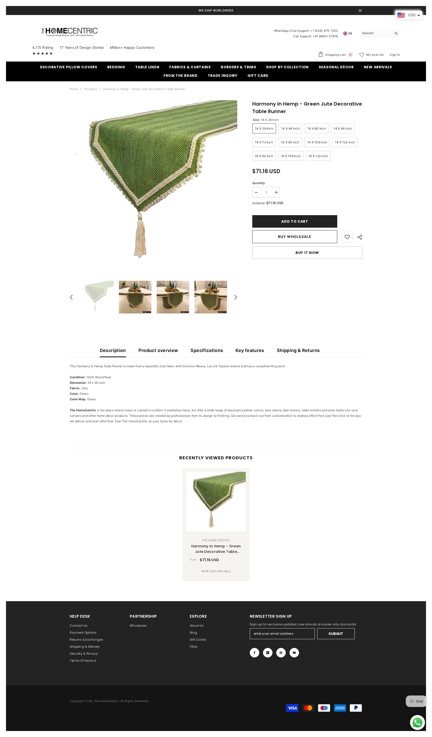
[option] (154, 184)
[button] (71, 297)
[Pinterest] (281, 652)
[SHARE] (358, 237)
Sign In (395, 55)
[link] (347, 237)
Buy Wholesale (295, 236)
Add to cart (296, 221)
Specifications (206, 350)
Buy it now (307, 252)
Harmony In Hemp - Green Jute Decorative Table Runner (216, 549)
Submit (336, 633)
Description (113, 350)
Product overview (158, 350)
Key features (250, 350)
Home (74, 89)
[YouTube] (294, 652)
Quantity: (259, 183)
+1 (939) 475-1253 (324, 31)
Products (90, 89)
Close (360, 11)
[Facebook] (254, 652)
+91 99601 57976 (325, 36)
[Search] (380, 33)
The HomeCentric (216, 540)
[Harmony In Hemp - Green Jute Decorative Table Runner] (216, 501)
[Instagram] (267, 652)
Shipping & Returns (298, 350)
